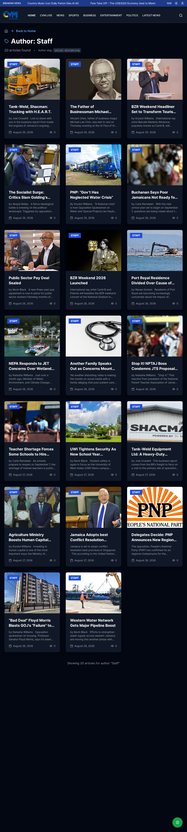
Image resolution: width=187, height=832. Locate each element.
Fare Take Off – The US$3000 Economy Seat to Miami (101, 3)
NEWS (60, 15)
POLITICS (132, 15)
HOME (32, 15)
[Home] (6, 31)
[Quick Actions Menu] (177, 822)
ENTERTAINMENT (111, 15)
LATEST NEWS (151, 15)
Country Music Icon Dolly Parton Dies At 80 (32, 3)
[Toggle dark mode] (175, 3)
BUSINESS (89, 15)
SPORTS (74, 15)
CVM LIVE (46, 15)
